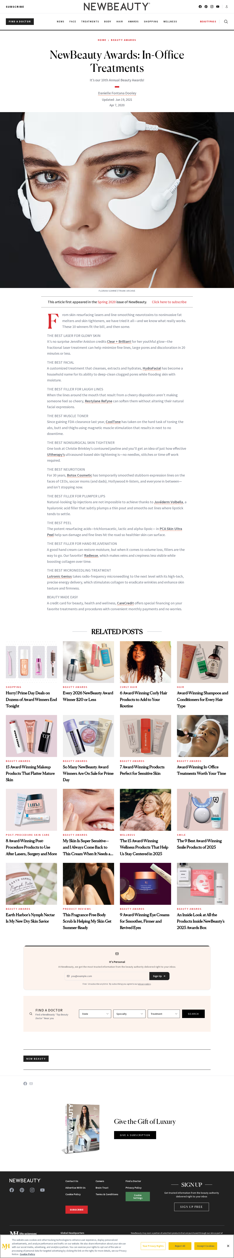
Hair (180, 687)
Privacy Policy (133, 1187)
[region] (117, 1246)
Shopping (13, 687)
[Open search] (225, 21)
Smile (181, 834)
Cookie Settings (137, 1196)
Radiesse (91, 555)
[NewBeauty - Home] (117, 6)
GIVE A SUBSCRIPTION (135, 1135)
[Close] (228, 1246)
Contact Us (71, 1181)
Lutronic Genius (59, 576)
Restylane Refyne (98, 401)
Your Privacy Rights (153, 1246)
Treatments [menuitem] (90, 21)
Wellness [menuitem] (170, 21)
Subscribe (15, 6)
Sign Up (157, 976)
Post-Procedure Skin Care (28, 834)
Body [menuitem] (107, 21)
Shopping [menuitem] (151, 21)
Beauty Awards (123, 40)
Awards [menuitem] (133, 21)
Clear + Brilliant (119, 341)
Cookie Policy (73, 1194)
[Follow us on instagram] (211, 6)
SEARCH (193, 1013)
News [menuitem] (60, 21)
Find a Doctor (133, 1181)
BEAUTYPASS (208, 21)
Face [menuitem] (72, 21)
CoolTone (113, 421)
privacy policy (144, 983)
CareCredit (125, 603)
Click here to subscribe (169, 302)
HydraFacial (152, 368)
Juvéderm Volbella (168, 502)
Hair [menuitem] (119, 21)
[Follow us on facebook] (200, 6)
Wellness (127, 834)
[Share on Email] (31, 1083)
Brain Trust (102, 1187)
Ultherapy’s (56, 454)
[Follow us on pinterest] (206, 6)
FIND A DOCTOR (20, 21)
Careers (100, 1181)
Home (102, 40)
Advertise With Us (75, 1187)
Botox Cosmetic (79, 475)
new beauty (36, 1058)
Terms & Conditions (107, 1194)
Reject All (180, 1246)
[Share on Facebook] (25, 1083)
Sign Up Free (191, 1206)
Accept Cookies (205, 1246)
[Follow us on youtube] (217, 6)
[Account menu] (226, 6)
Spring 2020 (107, 302)
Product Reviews (77, 908)
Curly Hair (128, 687)
